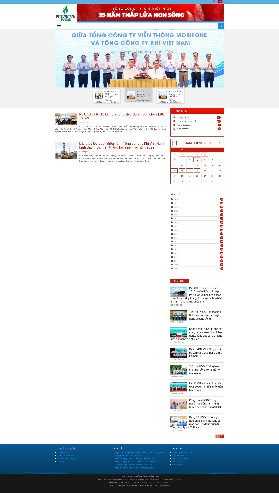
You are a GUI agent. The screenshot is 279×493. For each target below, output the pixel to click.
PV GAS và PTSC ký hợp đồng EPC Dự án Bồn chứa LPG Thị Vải (66, 119)
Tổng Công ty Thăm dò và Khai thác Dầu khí (134, 458)
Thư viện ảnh (63, 452)
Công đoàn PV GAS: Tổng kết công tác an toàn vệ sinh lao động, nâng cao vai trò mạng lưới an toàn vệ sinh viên (196, 334)
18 (189, 170)
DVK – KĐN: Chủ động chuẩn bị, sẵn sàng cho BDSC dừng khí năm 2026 (205, 352)
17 (182, 170)
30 (205, 154)
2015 (176, 241)
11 (189, 165)
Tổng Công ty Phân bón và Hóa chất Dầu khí (135, 461)
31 (182, 181)
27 (182, 154)
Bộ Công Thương (180, 458)
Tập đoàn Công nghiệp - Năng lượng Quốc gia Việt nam (140, 452)
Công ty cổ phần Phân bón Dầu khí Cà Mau (134, 464)
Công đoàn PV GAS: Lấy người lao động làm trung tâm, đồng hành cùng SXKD (205, 403)
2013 (176, 249)
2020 (176, 222)
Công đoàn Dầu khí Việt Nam (128, 455)
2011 (176, 257)
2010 (176, 261)
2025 (176, 203)
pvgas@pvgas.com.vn (161, 482)
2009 (176, 264)
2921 (218, 117)
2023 (176, 211)
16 (174, 170)
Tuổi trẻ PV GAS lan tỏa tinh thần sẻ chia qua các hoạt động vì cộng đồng (205, 315)
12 (197, 165)
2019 (176, 226)
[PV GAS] (66, 13)
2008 (176, 268)
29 (197, 154)
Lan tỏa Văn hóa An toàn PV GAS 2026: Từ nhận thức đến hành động (206, 386)
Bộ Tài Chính (178, 461)
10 (182, 165)
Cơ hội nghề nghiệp (66, 458)
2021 (176, 218)
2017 (176, 234)
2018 (176, 230)
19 (197, 170)
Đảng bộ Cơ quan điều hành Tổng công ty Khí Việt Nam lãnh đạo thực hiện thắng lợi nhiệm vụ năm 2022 (66, 150)
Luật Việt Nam (179, 455)
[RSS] (175, 117)
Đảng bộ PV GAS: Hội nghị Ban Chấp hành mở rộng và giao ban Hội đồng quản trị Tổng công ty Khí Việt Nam (195, 422)
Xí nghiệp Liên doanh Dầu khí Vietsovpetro (134, 467)
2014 (176, 245)
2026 (176, 199)
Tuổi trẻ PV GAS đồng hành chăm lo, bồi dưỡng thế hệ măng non (204, 369)
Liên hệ (60, 461)
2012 (176, 253)
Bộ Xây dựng (178, 464)
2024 (176, 207)
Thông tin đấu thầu (66, 455)
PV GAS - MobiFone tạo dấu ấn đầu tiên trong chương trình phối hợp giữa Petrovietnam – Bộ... (139, 58)
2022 (176, 214)
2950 (218, 121)
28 (189, 154)
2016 (176, 237)
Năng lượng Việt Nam (182, 452)
